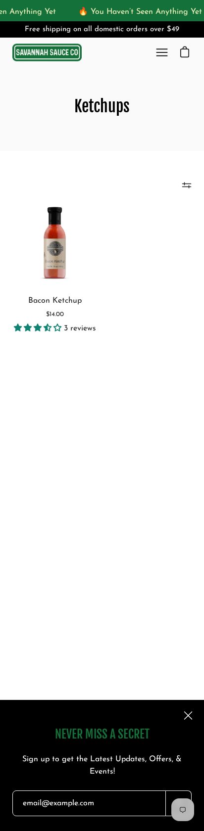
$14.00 (55, 314)
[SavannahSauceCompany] (47, 53)
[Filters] (187, 185)
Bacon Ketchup (55, 301)
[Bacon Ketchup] (54, 242)
